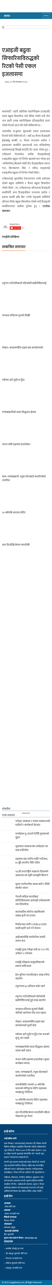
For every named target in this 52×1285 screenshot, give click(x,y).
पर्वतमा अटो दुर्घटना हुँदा (13, 380)
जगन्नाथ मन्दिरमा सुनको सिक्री (16, 315)
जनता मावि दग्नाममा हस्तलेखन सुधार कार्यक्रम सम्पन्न (32, 1061)
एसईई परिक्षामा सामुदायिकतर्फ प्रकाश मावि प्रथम (30, 964)
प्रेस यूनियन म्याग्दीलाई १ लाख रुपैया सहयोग (32, 977)
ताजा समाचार (8, 815)
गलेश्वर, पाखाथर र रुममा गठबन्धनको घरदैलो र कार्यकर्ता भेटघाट (32, 823)
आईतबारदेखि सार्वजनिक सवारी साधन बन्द (30, 939)
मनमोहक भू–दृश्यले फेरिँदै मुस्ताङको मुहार (32, 835)
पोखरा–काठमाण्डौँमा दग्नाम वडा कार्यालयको (22, 347)
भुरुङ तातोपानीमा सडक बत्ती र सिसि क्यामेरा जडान (32, 886)
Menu (46, 15)
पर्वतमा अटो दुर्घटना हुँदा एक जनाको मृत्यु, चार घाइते (32, 1036)
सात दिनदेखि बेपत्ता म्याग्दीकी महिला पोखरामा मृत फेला (32, 1114)
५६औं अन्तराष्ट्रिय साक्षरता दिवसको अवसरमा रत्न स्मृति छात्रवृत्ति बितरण (31, 873)
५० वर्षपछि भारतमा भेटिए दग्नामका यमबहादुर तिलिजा (31, 1101)
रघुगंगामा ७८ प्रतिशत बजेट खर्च (30, 986)
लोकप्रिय (6, 809)
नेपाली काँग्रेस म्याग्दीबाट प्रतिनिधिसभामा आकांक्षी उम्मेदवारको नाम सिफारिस (32, 900)
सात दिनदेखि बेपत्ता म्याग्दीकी (16, 545)
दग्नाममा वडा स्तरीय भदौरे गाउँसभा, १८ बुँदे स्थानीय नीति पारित (31, 861)
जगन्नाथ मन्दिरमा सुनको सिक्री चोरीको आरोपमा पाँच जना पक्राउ (30, 1011)
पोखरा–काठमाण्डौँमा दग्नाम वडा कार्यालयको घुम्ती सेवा (30, 1023)
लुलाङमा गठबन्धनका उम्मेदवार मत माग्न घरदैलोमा (31, 848)
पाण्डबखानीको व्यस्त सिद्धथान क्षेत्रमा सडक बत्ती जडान (32, 1049)
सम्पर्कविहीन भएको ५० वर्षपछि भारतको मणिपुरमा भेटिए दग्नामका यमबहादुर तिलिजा (31, 1088)
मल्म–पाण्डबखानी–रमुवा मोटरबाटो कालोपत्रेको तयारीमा (24, 478)
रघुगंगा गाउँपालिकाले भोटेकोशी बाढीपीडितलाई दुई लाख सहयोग (30, 998)
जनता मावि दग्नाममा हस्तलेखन (16, 444)
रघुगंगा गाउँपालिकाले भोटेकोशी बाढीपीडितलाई (24, 283)
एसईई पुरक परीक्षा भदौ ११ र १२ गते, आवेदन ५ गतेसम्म (32, 951)
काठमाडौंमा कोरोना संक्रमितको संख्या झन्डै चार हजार (30, 914)
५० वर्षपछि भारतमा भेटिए (14, 512)
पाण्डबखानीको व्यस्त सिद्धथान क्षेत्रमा (19, 412)
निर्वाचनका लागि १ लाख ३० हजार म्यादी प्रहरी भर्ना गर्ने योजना (31, 926)
